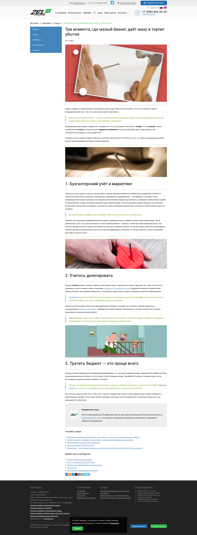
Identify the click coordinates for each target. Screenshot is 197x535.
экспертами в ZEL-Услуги (92, 418)
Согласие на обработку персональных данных (46, 511)
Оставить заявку (159, 526)
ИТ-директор (72, 468)
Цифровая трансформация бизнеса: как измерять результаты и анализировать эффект (103, 437)
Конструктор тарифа (128, 3)
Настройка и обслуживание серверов (82, 470)
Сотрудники (81, 496)
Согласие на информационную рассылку (44, 516)
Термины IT (36, 40)
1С (94, 12)
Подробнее (114, 523)
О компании (60, 12)
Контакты (122, 12)
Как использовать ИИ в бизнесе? (80, 445)
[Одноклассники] (69, 474)
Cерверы (87, 12)
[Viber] (79, 474)
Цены (99, 12)
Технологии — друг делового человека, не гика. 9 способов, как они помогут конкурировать (105, 448)
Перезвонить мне (148, 14)
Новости (35, 29)
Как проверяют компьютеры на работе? (83, 442)
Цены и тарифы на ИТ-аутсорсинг (81, 462)
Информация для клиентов (86, 498)
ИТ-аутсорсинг (74, 12)
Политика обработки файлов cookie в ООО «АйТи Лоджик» (50, 513)
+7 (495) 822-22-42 (154, 11)
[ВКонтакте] (66, 474)
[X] (76, 474)
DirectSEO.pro (48, 519)
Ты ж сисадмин (38, 45)
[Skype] (85, 474)
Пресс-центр (110, 12)
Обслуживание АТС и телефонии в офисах (114, 496)
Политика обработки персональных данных (45, 505)
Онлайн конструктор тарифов (79, 459)
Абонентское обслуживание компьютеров (84, 465)
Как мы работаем (83, 493)
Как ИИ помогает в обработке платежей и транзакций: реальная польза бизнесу (100, 440)
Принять (77, 528)
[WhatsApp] (82, 474)
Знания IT (36, 50)
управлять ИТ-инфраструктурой (117, 288)
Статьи (57, 23)
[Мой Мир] (73, 474)
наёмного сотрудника (87, 309)
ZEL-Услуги (34, 23)
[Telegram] (89, 474)
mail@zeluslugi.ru (79, 3)
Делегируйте (74, 297)
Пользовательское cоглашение (41, 508)
